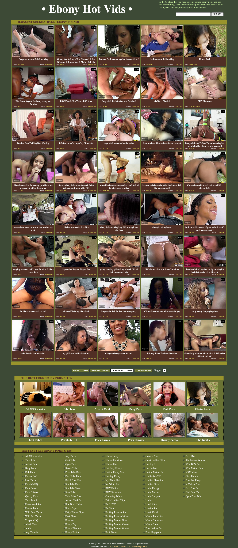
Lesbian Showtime (154, 480)
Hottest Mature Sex (154, 472)
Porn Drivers (136, 440)
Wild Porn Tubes (33, 512)
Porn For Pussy (193, 480)
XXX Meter (191, 472)
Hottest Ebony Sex (114, 472)
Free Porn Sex (193, 488)
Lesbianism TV (153, 476)
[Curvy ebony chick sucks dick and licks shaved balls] (205, 181)
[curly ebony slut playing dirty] (205, 308)
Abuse (144, 546)
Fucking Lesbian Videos (117, 516)
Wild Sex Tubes (33, 516)
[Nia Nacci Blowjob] (162, 97)
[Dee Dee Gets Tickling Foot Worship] (33, 139)
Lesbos (148, 500)
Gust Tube (70, 460)
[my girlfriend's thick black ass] (76, 350)
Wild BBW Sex (193, 464)
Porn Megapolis (153, 532)
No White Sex (112, 484)
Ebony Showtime (113, 460)
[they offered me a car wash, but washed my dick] (33, 223)
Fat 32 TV (110, 504)
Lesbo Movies (152, 492)
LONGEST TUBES (122, 370)
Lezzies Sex (151, 508)
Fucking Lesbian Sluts (116, 512)
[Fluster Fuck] (205, 55)
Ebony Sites (111, 464)
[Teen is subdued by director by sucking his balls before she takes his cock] (205, 265)
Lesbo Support (152, 496)
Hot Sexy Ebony (113, 468)
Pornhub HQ (69, 440)
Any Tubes (70, 456)
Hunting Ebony (113, 476)
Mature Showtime (154, 520)
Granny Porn (151, 456)
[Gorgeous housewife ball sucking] (33, 55)
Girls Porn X (192, 476)
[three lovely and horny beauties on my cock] (162, 139)
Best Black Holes (73, 504)
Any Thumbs (31, 532)
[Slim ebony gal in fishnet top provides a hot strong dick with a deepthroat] (33, 181)
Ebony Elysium (73, 528)
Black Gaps (70, 508)
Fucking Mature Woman (117, 528)
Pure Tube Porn (73, 476)
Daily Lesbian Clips (115, 500)
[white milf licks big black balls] (76, 308)
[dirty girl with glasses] (162, 223)
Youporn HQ (31, 520)
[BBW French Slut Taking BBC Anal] (76, 97)
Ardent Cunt (102, 409)
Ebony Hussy (111, 456)
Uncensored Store (34, 504)
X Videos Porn (193, 484)
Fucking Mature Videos (117, 524)
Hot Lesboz (151, 468)
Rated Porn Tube (73, 480)
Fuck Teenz (111, 532)
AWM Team (113, 546)
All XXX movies (35, 409)
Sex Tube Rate (72, 484)
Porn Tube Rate (73, 472)
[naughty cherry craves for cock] (119, 350)
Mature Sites (151, 524)
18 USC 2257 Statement (130, 546)
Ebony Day (70, 524)
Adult (28, 528)
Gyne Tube (70, 464)
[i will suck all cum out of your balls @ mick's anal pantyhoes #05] (205, 223)
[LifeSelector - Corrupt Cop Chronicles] (76, 139)
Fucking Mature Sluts (116, 520)
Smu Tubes (70, 492)
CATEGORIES (143, 370)
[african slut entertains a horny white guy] (162, 308)
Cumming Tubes (113, 496)
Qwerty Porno (169, 440)
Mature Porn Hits (154, 516)
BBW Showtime (113, 492)
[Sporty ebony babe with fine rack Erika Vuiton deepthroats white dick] (76, 181)
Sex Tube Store (72, 488)
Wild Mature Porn (195, 468)
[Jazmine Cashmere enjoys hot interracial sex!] (119, 55)
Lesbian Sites (152, 484)
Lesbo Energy (152, 488)
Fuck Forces (102, 440)
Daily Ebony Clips (74, 512)
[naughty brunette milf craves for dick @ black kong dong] (33, 265)
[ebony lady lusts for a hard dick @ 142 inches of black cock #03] (205, 350)
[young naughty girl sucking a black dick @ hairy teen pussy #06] (119, 265)
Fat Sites (109, 508)
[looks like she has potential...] (33, 350)
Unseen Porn (31, 508)
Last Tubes (35, 440)
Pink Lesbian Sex (154, 528)
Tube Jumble (202, 440)
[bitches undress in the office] (76, 223)
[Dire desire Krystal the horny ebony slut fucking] (33, 97)
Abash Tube (31, 524)
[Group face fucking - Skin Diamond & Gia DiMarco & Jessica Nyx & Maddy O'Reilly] (76, 55)
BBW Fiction (111, 488)
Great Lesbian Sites (155, 460)
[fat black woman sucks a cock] (33, 308)
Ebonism (69, 520)
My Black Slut (112, 480)
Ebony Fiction (72, 532)
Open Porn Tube (194, 496)
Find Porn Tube (193, 492)
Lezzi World (151, 512)
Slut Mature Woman (195, 460)
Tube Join (69, 409)
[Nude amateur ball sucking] (162, 55)
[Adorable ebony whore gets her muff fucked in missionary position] (119, 181)
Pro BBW (190, 456)
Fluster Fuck (202, 409)
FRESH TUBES (100, 370)
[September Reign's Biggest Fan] (76, 265)
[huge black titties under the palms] (119, 139)
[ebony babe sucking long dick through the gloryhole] (119, 223)
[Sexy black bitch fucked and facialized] (119, 97)
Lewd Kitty (151, 504)
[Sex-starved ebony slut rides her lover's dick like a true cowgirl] (162, 181)
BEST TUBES (80, 370)
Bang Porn (135, 409)
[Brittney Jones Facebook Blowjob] (162, 350)
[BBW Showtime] (205, 97)
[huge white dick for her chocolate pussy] (119, 308)
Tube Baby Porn (73, 496)
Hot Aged (150, 464)
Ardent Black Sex (74, 500)
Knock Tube (71, 468)
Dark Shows (71, 516)
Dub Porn (169, 409)
